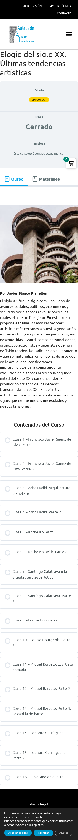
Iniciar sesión (31, 5)
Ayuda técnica (61, 5)
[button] (69, 34)
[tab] (14, 179)
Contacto (64, 13)
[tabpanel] (39, 194)
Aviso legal (39, 804)
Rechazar (43, 832)
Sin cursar (39, 100)
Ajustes (63, 832)
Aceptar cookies (18, 832)
